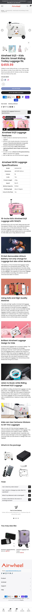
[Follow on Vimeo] (10, 573)
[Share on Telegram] (10, 107)
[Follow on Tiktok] (12, 573)
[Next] (30, 30)
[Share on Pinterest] (6, 107)
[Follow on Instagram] (6, 573)
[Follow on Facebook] (1, 573)
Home (2, 10)
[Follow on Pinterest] (8, 573)
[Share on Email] (12, 107)
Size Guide (4, 104)
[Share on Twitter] (4, 107)
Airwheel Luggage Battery (8, 549)
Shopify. (22, 600)
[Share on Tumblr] (8, 107)
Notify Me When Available (16, 92)
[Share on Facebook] (1, 107)
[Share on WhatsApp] (14, 107)
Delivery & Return (13, 104)
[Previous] (2, 30)
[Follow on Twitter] (4, 573)
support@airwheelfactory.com (13, 570)
